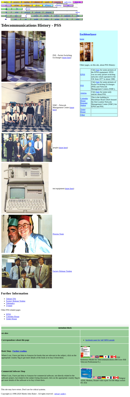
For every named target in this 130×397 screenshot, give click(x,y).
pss (26, 16)
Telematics (10, 303)
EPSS (8, 314)
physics (37, 5)
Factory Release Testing (62, 271)
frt (67, 19)
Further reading (20, 351)
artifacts (56, 16)
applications (67, 2)
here (98, 70)
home (82, 39)
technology (58, 5)
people (36, 19)
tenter (77, 19)
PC (17, 9)
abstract (37, 2)
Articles (83, 93)
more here (67, 58)
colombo (46, 16)
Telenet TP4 (11, 299)
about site (78, 2)
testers (46, 19)
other (77, 16)
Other (82, 115)
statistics (27, 5)
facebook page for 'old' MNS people (100, 340)
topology (27, 2)
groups (57, 19)
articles (36, 16)
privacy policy (60, 394)
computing (57, 2)
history (78, 12)
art (68, 5)
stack (16, 12)
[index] (6, 5)
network (37, 12)
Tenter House (11, 319)
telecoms (27, 9)
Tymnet (9, 306)
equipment (67, 16)
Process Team (58, 234)
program (48, 12)
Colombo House (12, 316)
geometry (16, 2)
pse (26, 19)
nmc (15, 19)
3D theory (48, 5)
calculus (16, 5)
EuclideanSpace (88, 34)
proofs (47, 2)
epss (16, 16)
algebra (6, 2)
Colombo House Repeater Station (84, 101)
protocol (27, 12)
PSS (82, 85)
